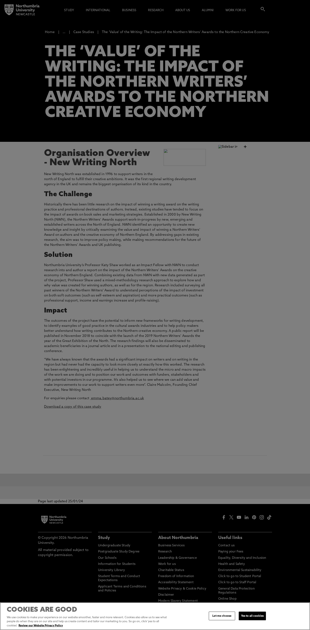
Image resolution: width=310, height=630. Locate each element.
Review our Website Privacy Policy (41, 625)
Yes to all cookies (252, 615)
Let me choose (221, 615)
